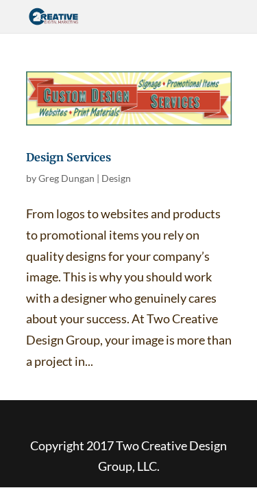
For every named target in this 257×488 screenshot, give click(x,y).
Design (116, 178)
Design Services (68, 157)
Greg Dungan (66, 178)
